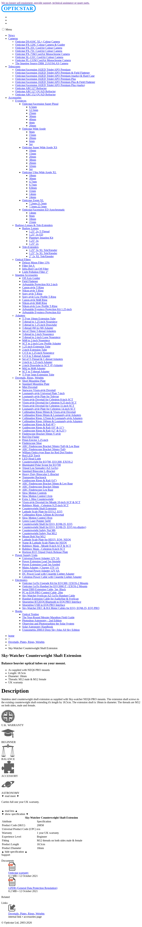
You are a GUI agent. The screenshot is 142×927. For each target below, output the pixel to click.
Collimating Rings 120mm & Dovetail (43, 514)
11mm (32, 191)
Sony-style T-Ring (32, 293)
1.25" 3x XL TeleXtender (43, 250)
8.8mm (33, 187)
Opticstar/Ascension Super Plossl (40, 103)
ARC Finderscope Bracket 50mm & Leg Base (47, 483)
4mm (32, 122)
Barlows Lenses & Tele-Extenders (34, 225)
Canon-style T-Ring (33, 287)
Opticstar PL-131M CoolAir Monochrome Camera (43, 60)
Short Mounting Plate (34, 380)
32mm (32, 166)
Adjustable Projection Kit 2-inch (39, 284)
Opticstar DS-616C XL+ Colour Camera (37, 41)
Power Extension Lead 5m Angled (41, 564)
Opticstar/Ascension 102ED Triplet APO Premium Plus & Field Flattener (55, 82)
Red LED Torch (31, 455)
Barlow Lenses (30, 228)
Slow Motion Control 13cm (37, 496)
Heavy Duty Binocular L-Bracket (40, 474)
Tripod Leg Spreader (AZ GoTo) (40, 468)
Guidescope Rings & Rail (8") (38, 424)
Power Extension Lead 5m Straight (41, 561)
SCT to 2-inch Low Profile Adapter (41, 343)
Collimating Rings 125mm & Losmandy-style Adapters (52, 418)
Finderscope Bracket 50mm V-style (41, 433)
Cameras (13, 38)
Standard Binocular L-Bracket (38, 471)
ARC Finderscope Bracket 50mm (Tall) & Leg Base (50, 446)
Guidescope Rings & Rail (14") (39, 480)
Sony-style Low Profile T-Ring (39, 296)
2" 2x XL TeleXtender (41, 256)
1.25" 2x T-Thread (39, 231)
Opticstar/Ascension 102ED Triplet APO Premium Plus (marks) (50, 85)
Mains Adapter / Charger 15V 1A (40, 567)
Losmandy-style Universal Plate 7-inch (43, 393)
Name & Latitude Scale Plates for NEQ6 (44, 542)
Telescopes (14, 66)
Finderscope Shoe (32, 443)
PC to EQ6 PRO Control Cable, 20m (42, 592)
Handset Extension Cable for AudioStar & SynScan (50, 598)
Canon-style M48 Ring (34, 299)
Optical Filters (23, 259)
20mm (32, 125)
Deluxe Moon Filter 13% (36, 262)
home (11, 635)
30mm (32, 116)
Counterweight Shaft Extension (39, 508)
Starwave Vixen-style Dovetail (39, 390)
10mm (32, 150)
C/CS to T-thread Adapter (36, 355)
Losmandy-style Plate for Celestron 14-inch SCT (49, 408)
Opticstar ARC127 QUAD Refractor (35, 91)
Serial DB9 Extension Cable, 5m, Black (44, 589)
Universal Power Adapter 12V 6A (41, 570)
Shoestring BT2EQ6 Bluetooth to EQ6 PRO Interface (51, 601)
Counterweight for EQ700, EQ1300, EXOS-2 (47, 461)
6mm (32, 141)
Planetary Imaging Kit (41, 237)
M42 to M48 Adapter (33, 368)
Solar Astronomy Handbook (37, 626)
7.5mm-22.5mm (38, 206)
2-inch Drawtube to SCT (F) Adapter (42, 365)
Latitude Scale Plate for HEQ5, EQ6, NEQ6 (46, 539)
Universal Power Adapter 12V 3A (41, 558)
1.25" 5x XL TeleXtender (43, 253)
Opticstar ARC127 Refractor (31, 88)
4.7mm (33, 181)
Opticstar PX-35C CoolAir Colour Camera (38, 47)
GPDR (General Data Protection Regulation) (32, 888)
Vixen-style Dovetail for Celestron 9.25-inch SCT (49, 402)
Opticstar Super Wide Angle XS (39, 147)
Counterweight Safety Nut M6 (38, 530)
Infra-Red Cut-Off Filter (35, 268)
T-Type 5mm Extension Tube (38, 374)
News (11, 35)
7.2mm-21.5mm (38, 203)
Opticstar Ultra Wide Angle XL (39, 172)
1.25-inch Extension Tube (36, 346)
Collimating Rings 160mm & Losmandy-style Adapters (52, 421)
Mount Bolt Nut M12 (34, 536)
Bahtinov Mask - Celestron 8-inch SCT (43, 548)
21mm (32, 222)
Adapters (20, 315)
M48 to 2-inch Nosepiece (36, 340)
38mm (32, 159)
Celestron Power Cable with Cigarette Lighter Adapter (52, 576)
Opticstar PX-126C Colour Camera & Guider (40, 44)
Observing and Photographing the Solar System (48, 623)
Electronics (21, 580)
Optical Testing (30, 614)
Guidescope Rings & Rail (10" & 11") (43, 427)
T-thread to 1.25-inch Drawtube (39, 324)
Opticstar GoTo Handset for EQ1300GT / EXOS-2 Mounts (54, 586)
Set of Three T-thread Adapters (39, 331)
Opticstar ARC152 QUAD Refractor (35, 94)
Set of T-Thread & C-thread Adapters (42, 359)
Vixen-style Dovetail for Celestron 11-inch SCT (48, 405)
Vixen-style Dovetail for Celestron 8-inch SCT (47, 399)
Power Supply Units (26, 555)
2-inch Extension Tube (34, 349)
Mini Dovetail (29, 387)
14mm (32, 194)
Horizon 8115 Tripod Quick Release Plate (45, 552)
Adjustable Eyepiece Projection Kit (41, 312)
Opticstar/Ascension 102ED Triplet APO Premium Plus (45, 78)
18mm (32, 175)
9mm (32, 131)
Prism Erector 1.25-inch (35, 440)
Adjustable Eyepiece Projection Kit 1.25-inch (47, 309)
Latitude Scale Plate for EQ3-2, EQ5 (42, 511)
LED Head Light (31, 458)
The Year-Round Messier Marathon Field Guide (48, 617)
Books (18, 611)
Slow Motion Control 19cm (37, 517)
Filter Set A (28, 265)
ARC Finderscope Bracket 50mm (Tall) (43, 449)
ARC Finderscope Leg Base (37, 489)
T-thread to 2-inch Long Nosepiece (41, 337)
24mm (32, 197)
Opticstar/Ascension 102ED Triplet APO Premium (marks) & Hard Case (55, 75)
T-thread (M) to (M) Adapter (37, 327)
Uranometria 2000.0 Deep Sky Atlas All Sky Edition (51, 629)
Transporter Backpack (34, 477)
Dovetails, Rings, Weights (29, 377)
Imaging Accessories (26, 275)
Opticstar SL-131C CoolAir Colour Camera (39, 57)
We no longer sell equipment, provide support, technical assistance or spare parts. (45, 2)
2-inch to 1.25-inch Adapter (37, 362)
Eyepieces (20, 100)
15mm (32, 134)
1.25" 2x (34, 243)
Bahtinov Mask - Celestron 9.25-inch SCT (45, 505)
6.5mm (33, 106)
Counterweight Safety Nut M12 (39, 533)
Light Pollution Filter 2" (35, 271)
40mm (32, 119)
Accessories (14, 97)
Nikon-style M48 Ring (34, 303)
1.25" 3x (34, 240)
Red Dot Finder (30, 436)
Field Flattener (30, 281)
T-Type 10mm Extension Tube (39, 318)
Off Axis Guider (31, 278)
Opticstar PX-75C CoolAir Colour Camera (38, 50)
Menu (8, 29)
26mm (32, 163)
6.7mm (33, 184)
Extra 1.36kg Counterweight (37, 499)
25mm (32, 113)
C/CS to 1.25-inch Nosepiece (38, 352)
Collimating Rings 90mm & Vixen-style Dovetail (49, 412)
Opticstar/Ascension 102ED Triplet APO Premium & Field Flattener (52, 72)
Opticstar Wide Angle (34, 128)
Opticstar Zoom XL (33, 200)
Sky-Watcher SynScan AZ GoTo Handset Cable (48, 595)
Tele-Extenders (30, 247)
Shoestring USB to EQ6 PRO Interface (43, 604)
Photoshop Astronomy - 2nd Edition (42, 620)
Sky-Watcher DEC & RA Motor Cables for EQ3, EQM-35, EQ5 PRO (60, 608)
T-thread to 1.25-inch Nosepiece (39, 321)
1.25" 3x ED (36, 234)
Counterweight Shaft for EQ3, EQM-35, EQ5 (47, 524)
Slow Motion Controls (34, 492)
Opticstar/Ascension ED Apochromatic (43, 209)
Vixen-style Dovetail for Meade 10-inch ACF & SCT (51, 502)
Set (31, 144)
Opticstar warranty (18, 872)
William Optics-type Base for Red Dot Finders (47, 452)
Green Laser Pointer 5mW (36, 520)
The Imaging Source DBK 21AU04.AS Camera (41, 63)
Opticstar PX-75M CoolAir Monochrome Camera (42, 54)
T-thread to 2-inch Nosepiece (38, 334)
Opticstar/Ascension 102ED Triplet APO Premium (42, 69)
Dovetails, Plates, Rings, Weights (26, 641)
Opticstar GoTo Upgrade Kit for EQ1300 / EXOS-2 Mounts (55, 583)
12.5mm (33, 110)
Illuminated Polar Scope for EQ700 (41, 464)
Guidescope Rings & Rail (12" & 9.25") (44, 430)
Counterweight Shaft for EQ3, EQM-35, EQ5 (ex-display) (54, 527)
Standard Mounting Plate (35, 383)
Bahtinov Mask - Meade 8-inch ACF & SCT (46, 545)
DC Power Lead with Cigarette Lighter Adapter (48, 573)
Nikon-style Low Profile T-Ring (39, 306)
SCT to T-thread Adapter (35, 371)
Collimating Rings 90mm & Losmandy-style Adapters (51, 415)
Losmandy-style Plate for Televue (40, 396)
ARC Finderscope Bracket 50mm (40, 486)
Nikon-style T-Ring (32, 290)
